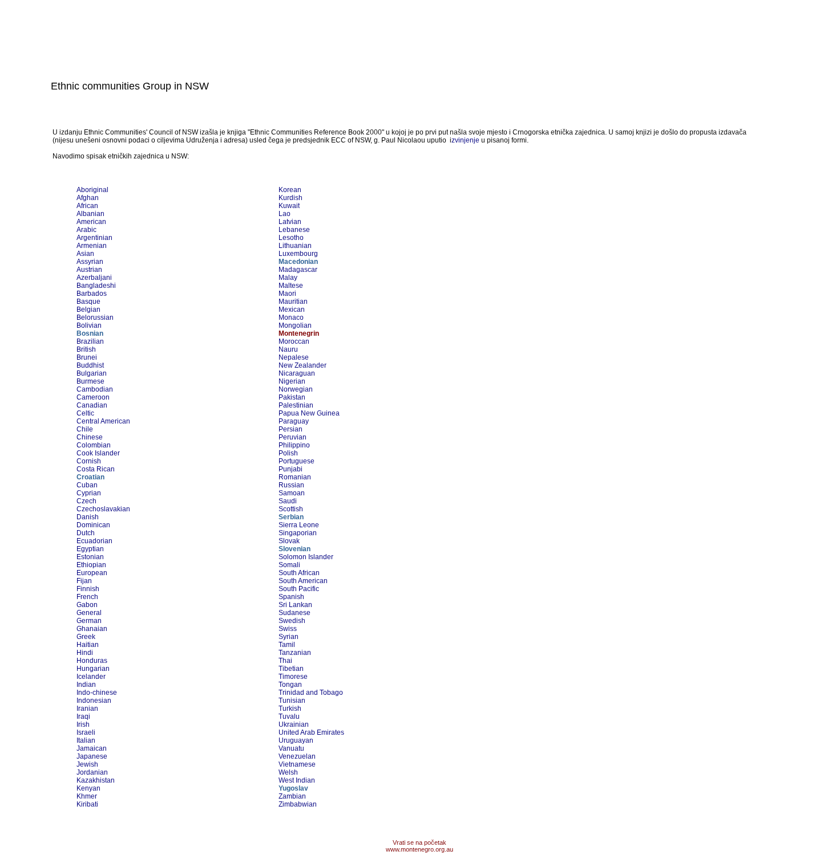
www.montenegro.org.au (419, 849)
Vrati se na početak (419, 842)
